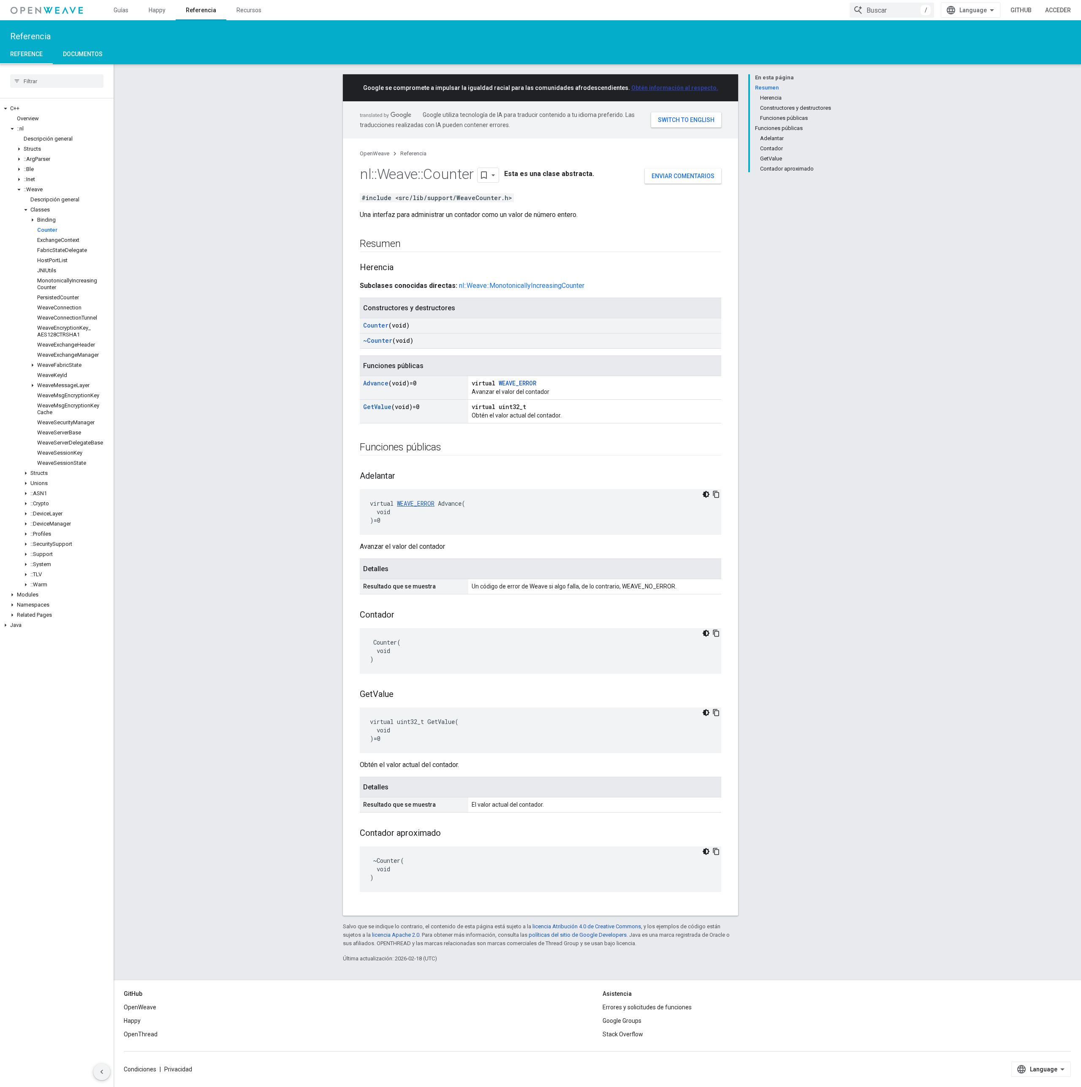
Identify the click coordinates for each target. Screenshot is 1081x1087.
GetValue (377, 407)
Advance (375, 383)
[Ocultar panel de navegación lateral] (101, 1071)
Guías (121, 10)
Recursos (248, 10)
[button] (57, 108)
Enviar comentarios (683, 176)
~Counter (377, 340)
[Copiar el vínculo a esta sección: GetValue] (402, 695)
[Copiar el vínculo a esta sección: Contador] (402, 615)
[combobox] (892, 10)
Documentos (83, 54)
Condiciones (140, 1069)
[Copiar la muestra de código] (716, 494)
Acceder (1058, 10)
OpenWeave (374, 153)
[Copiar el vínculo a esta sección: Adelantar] (403, 477)
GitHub (1021, 10)
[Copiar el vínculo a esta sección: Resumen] (408, 244)
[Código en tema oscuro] (706, 494)
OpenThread (141, 1034)
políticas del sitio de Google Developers (578, 935)
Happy (157, 10)
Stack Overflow (623, 1034)
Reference (26, 54)
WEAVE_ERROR (517, 383)
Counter (375, 325)
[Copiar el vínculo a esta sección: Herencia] (402, 268)
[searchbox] (56, 81)
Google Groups (622, 1020)
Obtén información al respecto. (674, 87)
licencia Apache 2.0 (395, 935)
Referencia (201, 10)
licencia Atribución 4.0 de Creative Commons (586, 926)
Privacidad (178, 1069)
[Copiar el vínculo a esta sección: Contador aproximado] (449, 834)
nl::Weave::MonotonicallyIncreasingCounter (521, 286)
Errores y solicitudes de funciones (647, 1007)
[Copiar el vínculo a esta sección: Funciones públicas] (449, 448)
